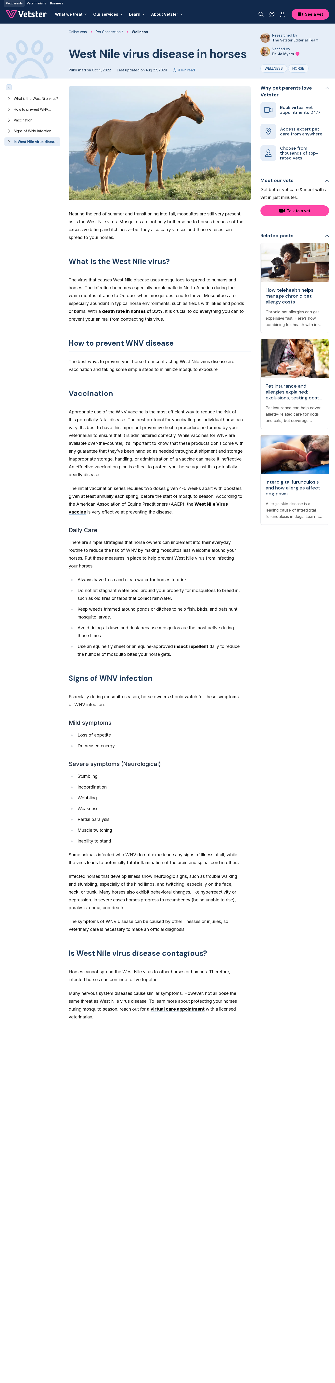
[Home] (26, 14)
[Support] (272, 14)
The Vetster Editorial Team (295, 40)
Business (56, 3)
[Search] (261, 14)
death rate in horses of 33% (132, 311)
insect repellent (191, 646)
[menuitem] (71, 14)
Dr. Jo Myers (283, 54)
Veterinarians (36, 3)
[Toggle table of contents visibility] (9, 87)
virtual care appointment (178, 1009)
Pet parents (14, 3)
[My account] (282, 14)
